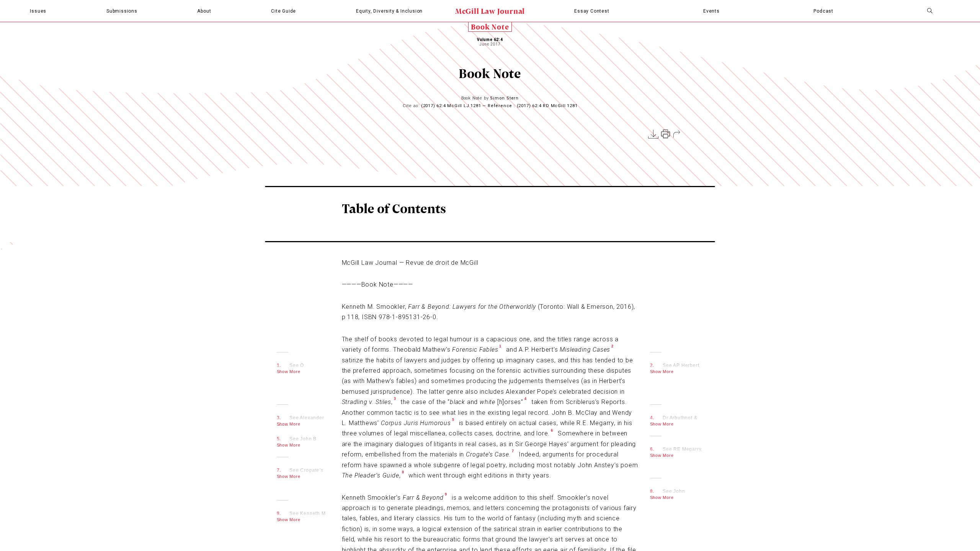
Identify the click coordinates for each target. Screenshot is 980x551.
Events (711, 11)
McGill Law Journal (490, 10)
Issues (38, 11)
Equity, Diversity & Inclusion (389, 11)
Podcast (823, 11)
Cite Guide (283, 11)
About (204, 11)
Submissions (121, 11)
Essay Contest (591, 11)
